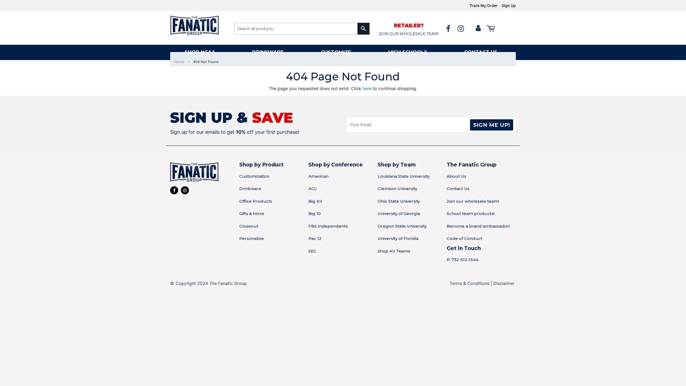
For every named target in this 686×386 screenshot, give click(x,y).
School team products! (470, 213)
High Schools (407, 52)
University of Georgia (399, 213)
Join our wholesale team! (473, 201)
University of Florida (398, 238)
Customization (254, 176)
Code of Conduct (464, 238)
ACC (312, 188)
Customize (336, 52)
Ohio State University (399, 201)
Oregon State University (402, 226)
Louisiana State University (404, 176)
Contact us (480, 52)
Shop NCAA (200, 52)
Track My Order (483, 5)
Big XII (315, 201)
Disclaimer (503, 283)
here (367, 88)
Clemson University (397, 188)
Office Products (255, 201)
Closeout (248, 226)
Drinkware (268, 52)
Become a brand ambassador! (478, 226)
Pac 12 (315, 238)
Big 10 (314, 213)
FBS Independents (328, 226)
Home (179, 62)
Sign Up (509, 5)
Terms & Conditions (469, 283)
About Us (456, 176)
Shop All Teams (394, 251)
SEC (312, 251)
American (318, 176)
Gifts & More (251, 213)
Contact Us (458, 188)
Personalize (251, 238)
